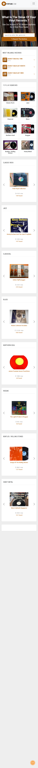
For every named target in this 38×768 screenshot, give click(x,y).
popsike (11, 4)
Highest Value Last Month (16, 67)
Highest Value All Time (15, 60)
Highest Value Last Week (16, 74)
